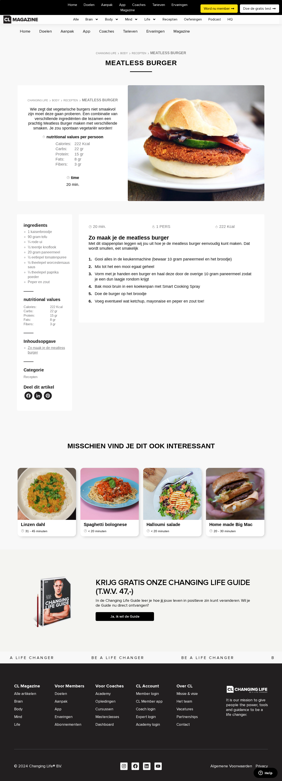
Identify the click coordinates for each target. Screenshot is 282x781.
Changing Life (106, 53)
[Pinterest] (48, 396)
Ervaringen (179, 5)
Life (147, 19)
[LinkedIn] (38, 396)
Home (72, 5)
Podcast (214, 19)
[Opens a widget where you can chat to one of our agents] (265, 773)
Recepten (170, 19)
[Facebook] (28, 396)
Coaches (139, 5)
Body (109, 19)
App (122, 5)
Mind (128, 19)
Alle (76, 19)
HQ (230, 19)
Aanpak (107, 5)
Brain (89, 19)
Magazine (128, 10)
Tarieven (158, 5)
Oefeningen (193, 19)
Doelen (89, 5)
